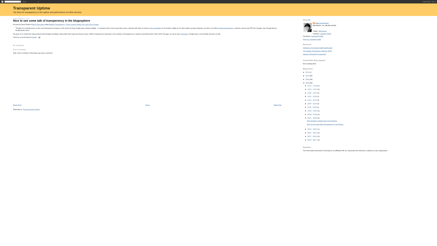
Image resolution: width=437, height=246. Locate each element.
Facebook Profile (317, 36)
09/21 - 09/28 (312, 118)
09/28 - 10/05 (312, 114)
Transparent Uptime (31, 8)
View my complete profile (312, 39)
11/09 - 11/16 (312, 104)
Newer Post (17, 105)
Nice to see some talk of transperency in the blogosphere (51, 20)
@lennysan (323, 31)
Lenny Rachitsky (322, 23)
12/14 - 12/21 (312, 89)
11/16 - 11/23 (312, 100)
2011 (307, 72)
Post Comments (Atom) (31, 109)
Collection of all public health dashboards (317, 48)
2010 (307, 76)
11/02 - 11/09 (312, 107)
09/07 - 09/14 (312, 133)
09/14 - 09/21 (312, 129)
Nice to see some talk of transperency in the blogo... (325, 124)
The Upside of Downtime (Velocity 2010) (317, 51)
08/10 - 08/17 (312, 140)
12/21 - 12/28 (312, 86)
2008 (307, 83)
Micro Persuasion (38, 24)
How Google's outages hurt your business (322, 121)
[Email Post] (39, 37)
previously (184, 34)
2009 (307, 79)
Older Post (277, 105)
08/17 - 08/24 (312, 136)
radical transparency (226, 28)
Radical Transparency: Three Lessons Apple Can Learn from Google (73, 24)
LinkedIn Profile (325, 34)
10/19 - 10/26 (312, 111)
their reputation (155, 28)
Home (147, 105)
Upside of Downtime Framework (314, 54)
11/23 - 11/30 (312, 96)
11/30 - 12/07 (312, 93)
